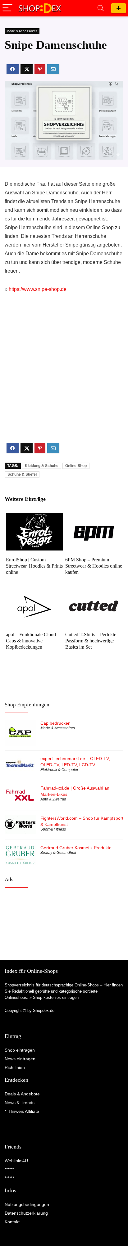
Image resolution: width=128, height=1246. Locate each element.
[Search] (100, 8)
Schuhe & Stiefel (22, 474)
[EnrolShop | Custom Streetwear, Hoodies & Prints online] (34, 517)
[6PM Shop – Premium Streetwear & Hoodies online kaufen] (93, 517)
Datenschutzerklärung (26, 1213)
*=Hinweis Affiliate (22, 1111)
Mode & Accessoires (22, 31)
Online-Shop (76, 466)
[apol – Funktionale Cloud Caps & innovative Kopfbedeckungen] (34, 592)
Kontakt (12, 1221)
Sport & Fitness (53, 829)
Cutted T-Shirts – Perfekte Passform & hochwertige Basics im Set (90, 641)
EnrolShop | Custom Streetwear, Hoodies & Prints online (34, 566)
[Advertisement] (64, 373)
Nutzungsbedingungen (27, 1204)
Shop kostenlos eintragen (56, 997)
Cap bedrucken (55, 723)
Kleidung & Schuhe (41, 466)
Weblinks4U (16, 1160)
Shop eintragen (118, 8)
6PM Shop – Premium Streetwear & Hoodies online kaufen (93, 566)
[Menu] (7, 8)
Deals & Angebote (22, 1093)
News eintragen (20, 1058)
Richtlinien (15, 1067)
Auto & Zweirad (53, 799)
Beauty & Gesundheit (58, 852)
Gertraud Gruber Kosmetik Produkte (76, 847)
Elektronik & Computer (59, 770)
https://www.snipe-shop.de (37, 289)
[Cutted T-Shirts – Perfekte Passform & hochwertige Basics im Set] (93, 592)
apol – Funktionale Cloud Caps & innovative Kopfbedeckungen (31, 641)
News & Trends (19, 1102)
